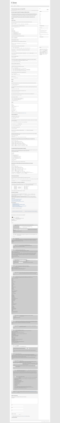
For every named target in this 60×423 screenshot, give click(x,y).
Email (12, 407)
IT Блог (14, 3)
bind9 (47, 49)
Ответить (12, 222)
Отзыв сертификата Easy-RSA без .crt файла (15, 200)
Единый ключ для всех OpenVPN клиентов (17, 206)
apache (40, 49)
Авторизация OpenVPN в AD (16, 203)
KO (47, 51)
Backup (46, 49)
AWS (44, 49)
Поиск (39, 8)
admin (15, 259)
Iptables (44, 51)
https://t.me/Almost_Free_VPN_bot (33, 391)
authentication (43, 49)
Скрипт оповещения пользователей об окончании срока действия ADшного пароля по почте (43, 33)
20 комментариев (33, 10)
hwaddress (40, 51)
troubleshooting (46, 53)
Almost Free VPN (15, 391)
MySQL (45, 52)
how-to (46, 50)
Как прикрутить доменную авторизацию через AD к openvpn (17, 201)
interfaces (42, 51)
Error (40, 50)
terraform (43, 53)
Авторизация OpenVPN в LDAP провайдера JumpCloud (19, 204)
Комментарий (13, 397)
